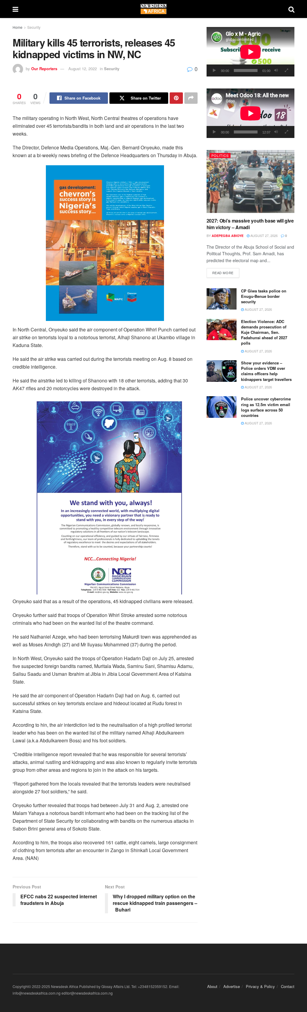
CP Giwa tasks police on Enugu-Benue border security (263, 296)
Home (17, 27)
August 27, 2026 (263, 235)
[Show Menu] (15, 9)
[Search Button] (291, 9)
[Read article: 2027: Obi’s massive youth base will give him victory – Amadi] (250, 181)
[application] (250, 51)
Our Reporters (44, 68)
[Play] (214, 70)
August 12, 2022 (82, 68)
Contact (287, 986)
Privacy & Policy (260, 986)
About (212, 986)
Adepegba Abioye (227, 235)
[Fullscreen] (287, 70)
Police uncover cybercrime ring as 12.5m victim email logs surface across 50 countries (266, 407)
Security (33, 27)
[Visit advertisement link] (105, 243)
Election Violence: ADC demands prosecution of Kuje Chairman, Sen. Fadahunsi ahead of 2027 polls (264, 332)
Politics (220, 155)
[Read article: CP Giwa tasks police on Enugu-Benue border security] (222, 299)
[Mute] (276, 70)
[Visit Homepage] (153, 9)
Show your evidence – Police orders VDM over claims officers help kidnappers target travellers (266, 371)
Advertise (231, 986)
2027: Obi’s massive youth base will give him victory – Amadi (250, 224)
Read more (225, 272)
